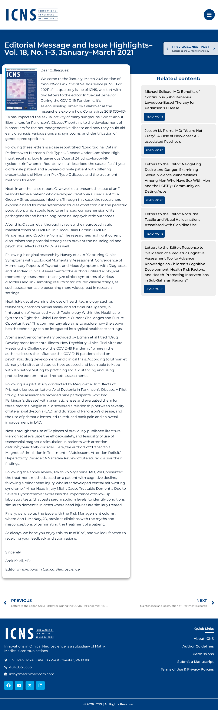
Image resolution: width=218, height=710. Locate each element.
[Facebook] (8, 685)
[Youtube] (19, 685)
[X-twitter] (30, 685)
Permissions (203, 654)
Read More (154, 116)
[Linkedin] (40, 685)
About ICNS (204, 639)
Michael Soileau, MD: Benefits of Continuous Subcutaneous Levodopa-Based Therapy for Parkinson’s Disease (172, 100)
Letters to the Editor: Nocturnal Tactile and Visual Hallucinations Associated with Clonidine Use (172, 219)
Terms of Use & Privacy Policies (187, 669)
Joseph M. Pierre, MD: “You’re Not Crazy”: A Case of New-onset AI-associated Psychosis (173, 136)
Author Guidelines (198, 646)
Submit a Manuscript (195, 662)
